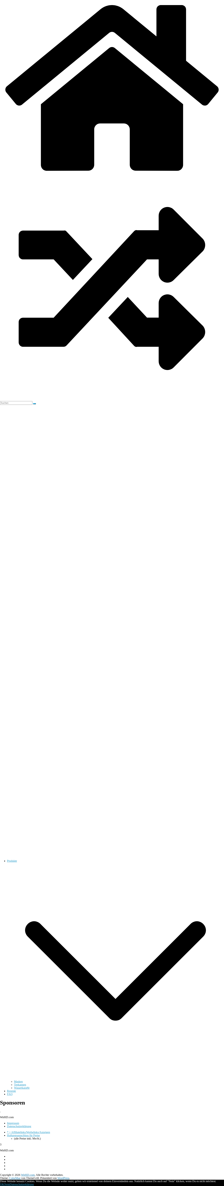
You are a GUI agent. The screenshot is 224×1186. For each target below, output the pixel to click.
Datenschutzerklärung (19, 1126)
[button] (115, 1078)
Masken (18, 1081)
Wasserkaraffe (22, 1087)
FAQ (10, 1094)
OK (2, 1184)
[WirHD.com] (112, 174)
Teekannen (20, 1084)
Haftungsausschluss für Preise (23, 1135)
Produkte (12, 860)
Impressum (13, 1123)
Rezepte (11, 1090)
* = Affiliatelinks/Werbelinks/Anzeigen (28, 1132)
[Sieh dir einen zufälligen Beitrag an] (112, 399)
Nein (7, 1184)
